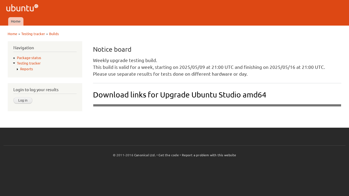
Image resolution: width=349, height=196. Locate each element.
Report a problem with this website (209, 155)
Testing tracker (33, 34)
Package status (29, 58)
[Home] (23, 8)
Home (15, 21)
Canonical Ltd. (145, 155)
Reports (26, 69)
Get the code (168, 155)
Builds (54, 34)
